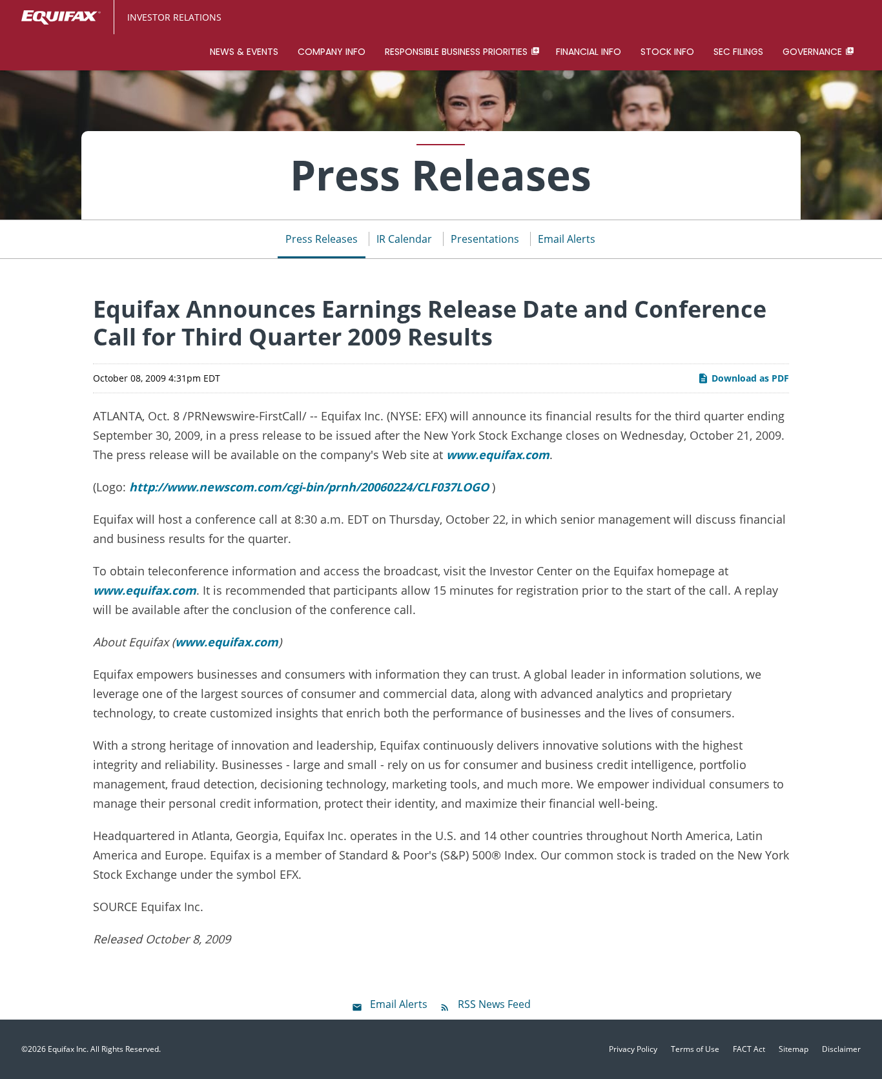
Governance (812, 51)
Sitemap (793, 1049)
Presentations (485, 239)
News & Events (244, 51)
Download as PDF (749, 378)
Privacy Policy (633, 1049)
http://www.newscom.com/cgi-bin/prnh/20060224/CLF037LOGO (309, 487)
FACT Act (749, 1049)
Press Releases (321, 239)
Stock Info (667, 51)
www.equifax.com (497, 454)
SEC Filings (738, 51)
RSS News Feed (494, 1004)
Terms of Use (695, 1049)
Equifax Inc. (68, 1048)
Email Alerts (566, 239)
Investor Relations (174, 17)
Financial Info (588, 51)
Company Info (331, 51)
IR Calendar (404, 239)
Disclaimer (841, 1049)
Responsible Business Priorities (456, 51)
